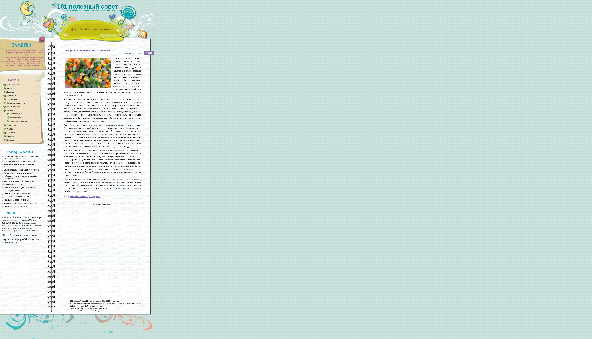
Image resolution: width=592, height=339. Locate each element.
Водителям (11, 88)
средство (33, 235)
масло (25, 225)
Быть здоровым (13, 85)
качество (84, 197)
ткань (12, 240)
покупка (29, 228)
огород (11, 228)
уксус (17, 240)
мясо (36, 226)
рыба (29, 231)
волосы (28, 217)
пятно (35, 228)
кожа (18, 222)
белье (4, 217)
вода (20, 217)
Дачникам (10, 92)
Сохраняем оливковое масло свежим (20, 203)
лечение (5, 226)
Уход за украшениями (18, 121)
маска (18, 225)
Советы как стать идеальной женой (19, 188)
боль (15, 217)
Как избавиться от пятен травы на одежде (19, 165)
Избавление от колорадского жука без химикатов (20, 177)
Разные (9, 110)
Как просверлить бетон (14, 184)
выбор (37, 217)
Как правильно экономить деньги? (19, 173)
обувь (4, 228)
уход (23, 239)
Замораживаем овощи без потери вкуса (21, 170)
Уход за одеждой (16, 117)
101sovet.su (74, 306)
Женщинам (11, 96)
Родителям (11, 125)
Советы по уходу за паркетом (17, 194)
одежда (17, 228)
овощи (92, 197)
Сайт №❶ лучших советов (91, 306)
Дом (74, 29)
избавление (8, 222)
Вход (97, 311)
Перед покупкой (13, 107)
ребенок (6, 230)
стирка (5, 239)
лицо (12, 225)
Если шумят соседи (12, 191)
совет (7, 234)
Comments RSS (87, 311)
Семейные (11, 133)
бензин (9, 217)
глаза (4, 220)
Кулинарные (11, 99)
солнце (25, 236)
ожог (23, 228)
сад (33, 231)
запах (29, 220)
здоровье (37, 220)
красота (32, 223)
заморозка (75, 197)
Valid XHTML (103, 308)
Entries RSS (74, 311)
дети (15, 220)
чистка (13, 242)
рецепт (15, 230)
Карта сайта (101, 29)
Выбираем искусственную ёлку (17, 197)
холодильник (33, 240)
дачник (9, 220)
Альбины (116, 301)
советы (17, 235)
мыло (31, 226)
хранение (6, 242)
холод (98, 197)
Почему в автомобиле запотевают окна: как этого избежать (21, 157)
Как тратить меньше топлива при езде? (21, 181)
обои (40, 226)
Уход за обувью (16, 114)
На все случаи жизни (15, 103)
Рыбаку (9, 129)
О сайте (85, 29)
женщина (22, 220)
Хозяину (10, 136)
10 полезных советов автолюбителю (20, 161)
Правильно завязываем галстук (17, 206)
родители (22, 231)
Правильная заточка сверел (16, 200)
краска (25, 223)
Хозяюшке (11, 140)
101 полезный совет (87, 6)
